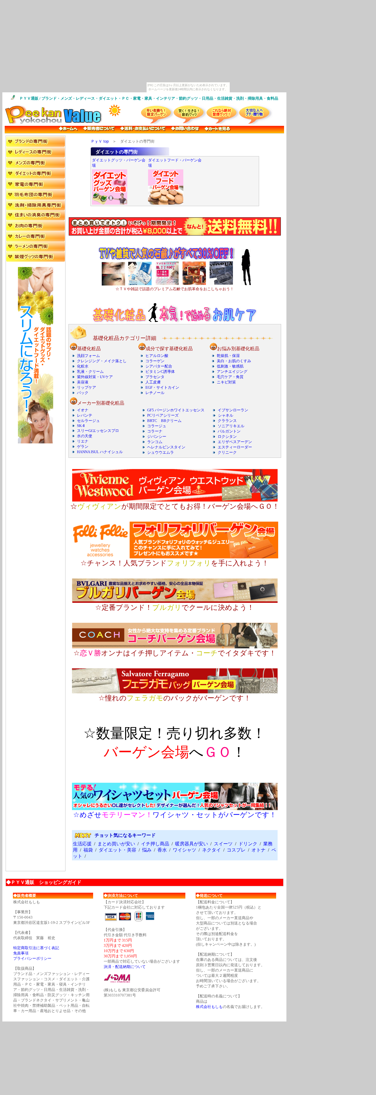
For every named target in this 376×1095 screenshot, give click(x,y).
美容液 (82, 382)
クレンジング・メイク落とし (102, 361)
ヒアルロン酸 (156, 355)
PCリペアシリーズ (163, 415)
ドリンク (248, 843)
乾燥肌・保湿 (228, 355)
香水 (162, 849)
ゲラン (82, 446)
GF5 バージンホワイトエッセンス (175, 410)
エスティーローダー (235, 447)
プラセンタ (154, 377)
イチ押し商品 (155, 843)
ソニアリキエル (231, 426)
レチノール (154, 392)
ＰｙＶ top (100, 141)
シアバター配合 (158, 366)
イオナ (82, 410)
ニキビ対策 (226, 382)
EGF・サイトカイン (162, 387)
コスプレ (236, 849)
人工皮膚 (153, 382)
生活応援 (82, 843)
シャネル (225, 415)
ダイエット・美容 (117, 849)
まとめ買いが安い (116, 843)
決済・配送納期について (125, 966)
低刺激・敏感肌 (230, 366)
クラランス (227, 420)
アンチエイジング (232, 371)
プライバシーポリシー (32, 958)
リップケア (86, 387)
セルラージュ (88, 420)
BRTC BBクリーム (164, 420)
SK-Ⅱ (81, 425)
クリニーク (227, 452)
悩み (147, 849)
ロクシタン (227, 436)
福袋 (88, 849)
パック (82, 392)
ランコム (154, 442)
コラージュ (156, 426)
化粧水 (82, 366)
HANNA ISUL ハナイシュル (100, 452)
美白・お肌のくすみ (234, 361)
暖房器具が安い (191, 843)
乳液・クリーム (90, 371)
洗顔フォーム (88, 355)
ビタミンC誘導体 (160, 371)
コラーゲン (154, 361)
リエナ (82, 441)
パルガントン (229, 431)
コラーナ (154, 431)
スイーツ (223, 843)
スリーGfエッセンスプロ (98, 430)
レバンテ (84, 415)
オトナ (258, 849)
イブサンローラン (233, 410)
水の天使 (84, 436)
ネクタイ (211, 849)
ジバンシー (156, 436)
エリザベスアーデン (235, 442)
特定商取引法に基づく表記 (36, 948)
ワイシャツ (184, 849)
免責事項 (20, 953)
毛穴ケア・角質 (230, 377)
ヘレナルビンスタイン (166, 447)
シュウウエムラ (160, 452)
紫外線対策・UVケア (95, 377)
